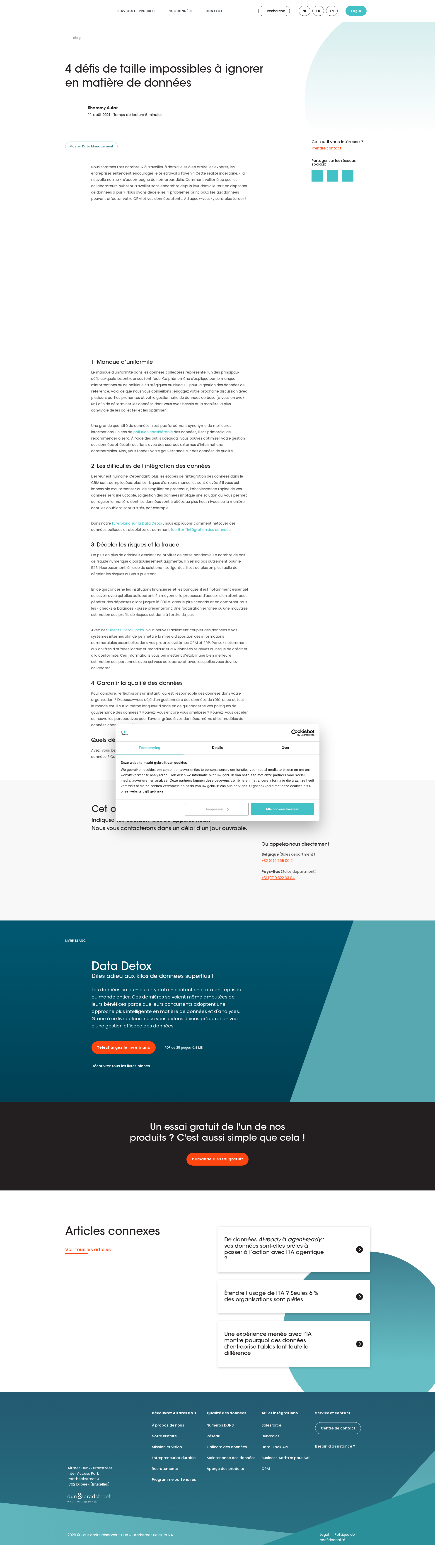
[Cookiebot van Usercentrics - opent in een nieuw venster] (294, 732)
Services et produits (136, 11)
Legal (324, 1534)
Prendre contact (326, 148)
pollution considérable (153, 432)
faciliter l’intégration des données (200, 529)
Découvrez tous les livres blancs (121, 1066)
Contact (213, 11)
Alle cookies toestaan (282, 809)
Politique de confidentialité (337, 1537)
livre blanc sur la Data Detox (137, 523)
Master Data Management (91, 146)
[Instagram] (355, 1461)
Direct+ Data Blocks (126, 630)
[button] (317, 176)
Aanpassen (214, 809)
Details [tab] (217, 748)
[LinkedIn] (320, 1461)
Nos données (180, 11)
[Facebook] (332, 1461)
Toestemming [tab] (149, 748)
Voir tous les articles (88, 1249)
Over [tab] (285, 748)
